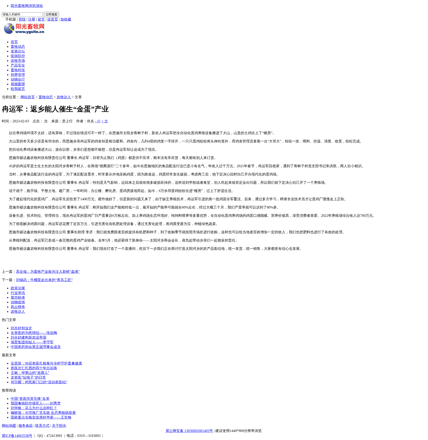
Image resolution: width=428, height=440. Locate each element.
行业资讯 (18, 293)
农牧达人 (64, 97)
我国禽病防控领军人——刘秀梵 (36, 403)
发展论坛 (18, 51)
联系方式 (42, 425)
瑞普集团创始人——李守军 (32, 342)
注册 (31, 19)
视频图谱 (18, 84)
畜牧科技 (18, 70)
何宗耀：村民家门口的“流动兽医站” (39, 382)
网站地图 (9, 425)
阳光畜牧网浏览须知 (27, 6)
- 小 (98, 121)
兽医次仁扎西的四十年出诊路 (34, 368)
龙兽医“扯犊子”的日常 (28, 377)
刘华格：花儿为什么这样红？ (34, 408)
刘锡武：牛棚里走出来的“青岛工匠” (44, 280)
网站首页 (28, 97)
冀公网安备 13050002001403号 (189, 431)
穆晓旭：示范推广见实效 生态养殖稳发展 (43, 413)
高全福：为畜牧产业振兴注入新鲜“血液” (48, 271)
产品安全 (18, 65)
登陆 (22, 19)
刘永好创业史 (21, 328)
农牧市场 (18, 61)
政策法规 (18, 288)
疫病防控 (18, 56)
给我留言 (18, 89)
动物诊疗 (18, 79)
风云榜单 (18, 307)
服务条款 (26, 425)
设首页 (52, 19)
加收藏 (65, 19)
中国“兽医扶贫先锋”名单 (30, 398)
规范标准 (18, 297)
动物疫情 (18, 302)
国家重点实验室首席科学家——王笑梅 (41, 417)
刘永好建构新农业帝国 (28, 337)
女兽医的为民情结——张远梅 (34, 333)
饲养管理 (18, 75)
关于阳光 (59, 425)
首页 (14, 42)
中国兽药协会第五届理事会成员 (36, 347)
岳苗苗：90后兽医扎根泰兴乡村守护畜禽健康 (46, 363)
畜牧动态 (18, 46)
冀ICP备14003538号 (17, 436)
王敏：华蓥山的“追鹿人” (30, 373)
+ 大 (104, 121)
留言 (41, 19)
